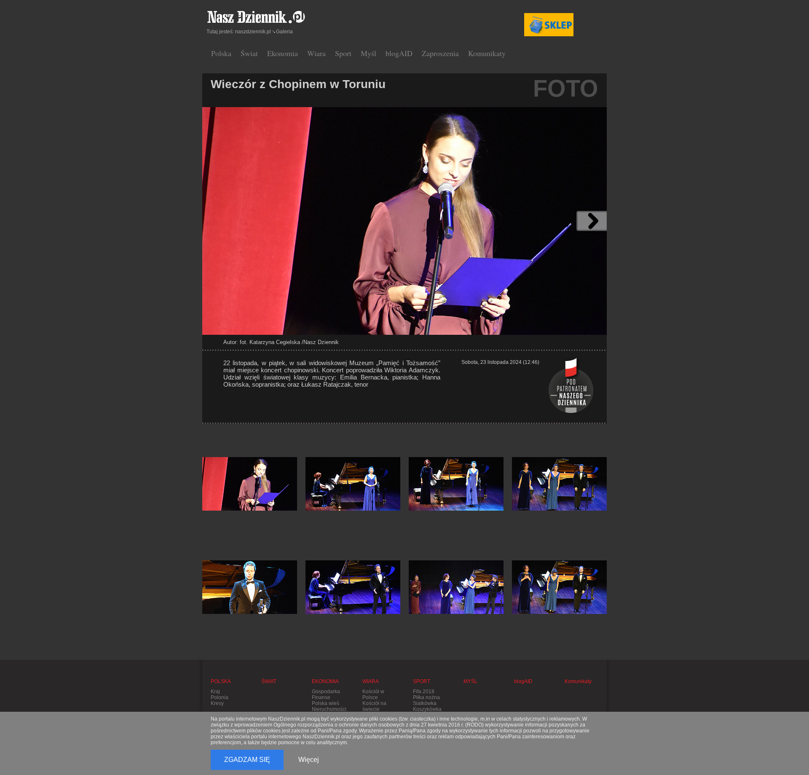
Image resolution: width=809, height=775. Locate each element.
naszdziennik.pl (253, 32)
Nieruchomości (329, 709)
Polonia (219, 697)
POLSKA (221, 681)
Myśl (368, 53)
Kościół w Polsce (373, 694)
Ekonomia (282, 53)
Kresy (217, 703)
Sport (343, 53)
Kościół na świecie (374, 706)
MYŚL (470, 681)
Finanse (321, 697)
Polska (221, 53)
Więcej (308, 759)
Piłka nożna (426, 697)
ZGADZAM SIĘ (247, 759)
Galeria (284, 32)
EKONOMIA (325, 681)
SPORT (421, 681)
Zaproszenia (440, 53)
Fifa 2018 (423, 691)
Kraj (215, 691)
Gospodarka (326, 691)
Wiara (316, 53)
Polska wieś (325, 703)
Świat (249, 53)
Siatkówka (425, 703)
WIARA (370, 681)
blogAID (399, 53)
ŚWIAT (268, 681)
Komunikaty (487, 53)
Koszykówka (427, 709)
